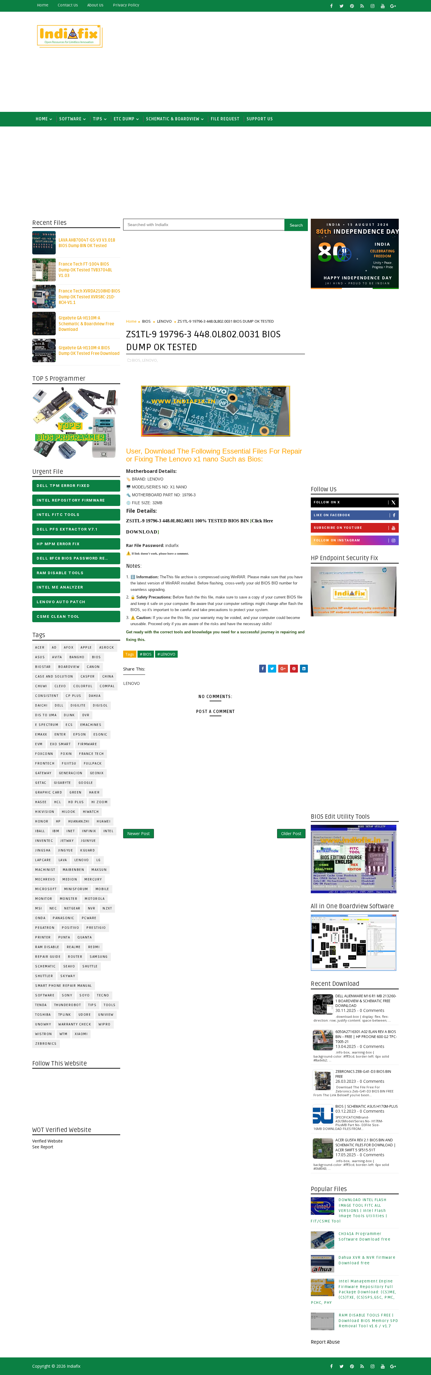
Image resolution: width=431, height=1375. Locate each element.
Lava (63, 860)
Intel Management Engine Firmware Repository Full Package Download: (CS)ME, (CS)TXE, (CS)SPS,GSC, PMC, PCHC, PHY (353, 1292)
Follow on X (327, 502)
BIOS (96, 657)
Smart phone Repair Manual (63, 986)
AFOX (68, 647)
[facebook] (331, 5)
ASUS (40, 657)
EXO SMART (60, 744)
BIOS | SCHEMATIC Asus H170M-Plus (366, 1106)
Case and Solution (54, 676)
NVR (92, 908)
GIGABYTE (62, 783)
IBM (56, 831)
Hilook (69, 812)
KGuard (87, 850)
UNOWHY (43, 1024)
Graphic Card (48, 792)
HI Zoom (99, 802)
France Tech (91, 754)
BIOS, (136, 360)
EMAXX (41, 734)
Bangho (77, 657)
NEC (53, 908)
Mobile (102, 889)
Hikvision (45, 812)
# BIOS (146, 654)
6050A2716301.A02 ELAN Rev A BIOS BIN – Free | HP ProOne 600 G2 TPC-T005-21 (366, 1036)
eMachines (91, 725)
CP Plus (74, 696)
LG (98, 860)
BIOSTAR (43, 667)
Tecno (103, 995)
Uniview (106, 1015)
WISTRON (43, 1034)
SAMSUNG (99, 957)
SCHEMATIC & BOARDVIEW (172, 119)
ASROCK (106, 647)
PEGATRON (45, 928)
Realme (74, 947)
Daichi (41, 705)
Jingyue (65, 850)
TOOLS (110, 1005)
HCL (57, 802)
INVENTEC (44, 841)
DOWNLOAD (141, 531)
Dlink (69, 715)
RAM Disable (47, 947)
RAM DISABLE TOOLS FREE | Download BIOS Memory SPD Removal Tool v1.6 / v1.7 (368, 1320)
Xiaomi (81, 1034)
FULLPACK (93, 763)
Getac (41, 783)
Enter (60, 734)
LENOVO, (150, 360)
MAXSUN (99, 870)
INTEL (108, 831)
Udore (85, 1015)
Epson (79, 734)
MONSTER (69, 899)
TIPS (97, 119)
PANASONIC (63, 918)
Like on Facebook (332, 515)
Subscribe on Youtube (338, 528)
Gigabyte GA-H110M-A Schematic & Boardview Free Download (86, 324)
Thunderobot (67, 1005)
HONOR (42, 821)
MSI (38, 908)
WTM (64, 1034)
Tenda (41, 1005)
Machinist (45, 870)
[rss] (362, 5)
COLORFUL (82, 686)
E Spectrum (46, 725)
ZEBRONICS (46, 1043)
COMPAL (107, 686)
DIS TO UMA (46, 715)
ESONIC (101, 734)
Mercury (93, 879)
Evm (39, 744)
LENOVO (81, 860)
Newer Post (138, 833)
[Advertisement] (292, 62)
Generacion (71, 773)
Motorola (95, 899)
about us (95, 5)
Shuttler (44, 976)
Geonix (97, 773)
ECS (69, 725)
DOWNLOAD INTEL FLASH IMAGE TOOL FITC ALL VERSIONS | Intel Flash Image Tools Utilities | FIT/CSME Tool (349, 1211)
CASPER (88, 676)
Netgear (72, 908)
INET (71, 831)
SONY (67, 995)
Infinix (89, 831)
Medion (69, 879)
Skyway (67, 976)
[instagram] (372, 5)
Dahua (95, 696)
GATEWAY (43, 773)
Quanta (84, 937)
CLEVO (60, 686)
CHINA (108, 676)
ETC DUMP (124, 119)
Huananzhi (79, 821)
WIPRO (105, 1024)
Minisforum (76, 889)
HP (58, 821)
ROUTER (75, 957)
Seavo (69, 966)
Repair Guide (48, 957)
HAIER (94, 792)
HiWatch (91, 812)
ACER (40, 647)
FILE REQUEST (225, 119)
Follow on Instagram (337, 540)
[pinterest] (351, 5)
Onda (40, 918)
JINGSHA (43, 850)
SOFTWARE (70, 119)
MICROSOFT (46, 889)
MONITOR (43, 899)
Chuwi (41, 686)
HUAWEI (104, 821)
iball (40, 831)
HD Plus (76, 802)
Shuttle (90, 966)
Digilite (78, 705)
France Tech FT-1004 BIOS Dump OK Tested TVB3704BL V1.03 (85, 270)
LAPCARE (43, 860)
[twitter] (341, 5)
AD (54, 647)
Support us (260, 119)
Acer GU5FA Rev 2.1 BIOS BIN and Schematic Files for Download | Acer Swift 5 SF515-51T (365, 1145)
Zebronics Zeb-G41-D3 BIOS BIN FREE (363, 1074)
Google (86, 783)
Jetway (67, 841)
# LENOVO (166, 654)
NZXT (107, 908)
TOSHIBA (43, 1015)
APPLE (86, 647)
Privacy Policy (126, 5)
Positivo (70, 928)
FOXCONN (44, 754)
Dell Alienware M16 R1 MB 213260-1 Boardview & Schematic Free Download (365, 1000)
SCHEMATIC (45, 966)
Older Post (291, 833)
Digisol (100, 705)
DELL (59, 705)
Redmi (94, 947)
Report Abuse (325, 1342)
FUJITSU (69, 763)
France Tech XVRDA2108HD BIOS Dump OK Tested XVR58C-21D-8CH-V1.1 (89, 297)
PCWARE (89, 918)
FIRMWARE (87, 744)
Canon (93, 667)
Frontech (45, 763)
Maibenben (73, 870)
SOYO (84, 995)
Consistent (46, 696)
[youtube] (382, 5)
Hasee (41, 802)
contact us (68, 5)
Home (42, 5)
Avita (57, 657)
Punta (64, 937)
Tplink (64, 1015)
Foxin (66, 754)
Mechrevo (45, 879)
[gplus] (392, 5)
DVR (86, 715)
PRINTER (43, 937)
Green (75, 792)
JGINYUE (88, 841)
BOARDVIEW (69, 667)
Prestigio (96, 928)
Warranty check (74, 1024)
